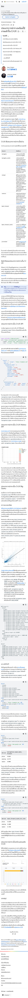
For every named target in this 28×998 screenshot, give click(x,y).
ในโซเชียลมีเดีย (7, 927)
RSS (2, 985)
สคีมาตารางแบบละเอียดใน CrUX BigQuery (11, 508)
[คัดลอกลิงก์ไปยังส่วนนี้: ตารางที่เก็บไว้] (10, 664)
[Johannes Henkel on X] (8, 77)
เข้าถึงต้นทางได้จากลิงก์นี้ (14, 850)
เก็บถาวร (3, 969)
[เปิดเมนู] (2, 1)
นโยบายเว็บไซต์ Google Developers (8, 944)
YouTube (3, 980)
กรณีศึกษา (3, 967)
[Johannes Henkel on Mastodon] (12, 77)
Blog (2, 6)
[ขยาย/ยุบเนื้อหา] (8, 36)
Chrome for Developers (6, 22)
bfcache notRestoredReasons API (16, 317)
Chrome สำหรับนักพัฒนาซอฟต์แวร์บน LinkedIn (11, 983)
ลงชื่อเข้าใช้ (24, 1)
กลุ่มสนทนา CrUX (18, 927)
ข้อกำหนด (3, 991)
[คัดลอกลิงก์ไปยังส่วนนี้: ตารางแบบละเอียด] (13, 505)
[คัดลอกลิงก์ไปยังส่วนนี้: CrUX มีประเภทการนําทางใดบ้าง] (25, 142)
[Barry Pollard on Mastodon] (12, 70)
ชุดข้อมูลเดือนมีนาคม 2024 (10, 81)
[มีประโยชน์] (11, 25)
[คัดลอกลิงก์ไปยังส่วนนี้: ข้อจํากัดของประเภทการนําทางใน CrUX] (4, 263)
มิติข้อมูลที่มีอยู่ (8, 292)
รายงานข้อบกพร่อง (5, 956)
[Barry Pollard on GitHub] (10, 70)
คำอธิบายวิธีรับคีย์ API (15, 350)
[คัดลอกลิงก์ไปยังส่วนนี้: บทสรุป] (7, 898)
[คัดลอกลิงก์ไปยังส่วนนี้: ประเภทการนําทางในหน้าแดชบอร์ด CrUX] (6, 844)
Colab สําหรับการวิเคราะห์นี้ (7, 570)
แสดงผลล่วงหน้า (22, 241)
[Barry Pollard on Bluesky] (14, 70)
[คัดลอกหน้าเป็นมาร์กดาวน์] (23, 31)
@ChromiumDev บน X (6, 978)
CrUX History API (7, 121)
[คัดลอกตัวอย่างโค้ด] (26, 337)
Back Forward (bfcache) (7, 100)
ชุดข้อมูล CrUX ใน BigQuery (15, 125)
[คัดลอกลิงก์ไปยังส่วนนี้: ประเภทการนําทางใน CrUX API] (24, 324)
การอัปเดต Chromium (6, 965)
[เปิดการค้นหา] (16, 2)
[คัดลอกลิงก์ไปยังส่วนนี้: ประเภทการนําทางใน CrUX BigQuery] (7, 488)
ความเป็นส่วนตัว (10, 991)
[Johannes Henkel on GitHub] (10, 77)
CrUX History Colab (16, 441)
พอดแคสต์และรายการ (5, 972)
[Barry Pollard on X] (8, 70)
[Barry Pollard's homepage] (16, 70)
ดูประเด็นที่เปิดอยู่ (5, 959)
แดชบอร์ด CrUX (5, 127)
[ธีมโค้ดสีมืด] (23, 337)
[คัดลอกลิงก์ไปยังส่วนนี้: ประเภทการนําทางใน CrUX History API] (5, 427)
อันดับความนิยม (20, 583)
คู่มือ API (24, 350)
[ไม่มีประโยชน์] (13, 25)
